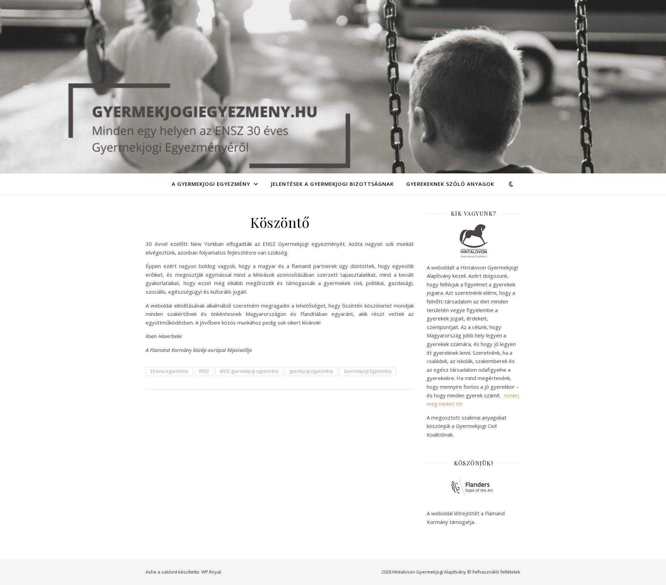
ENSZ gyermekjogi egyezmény (249, 371)
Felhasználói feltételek (496, 572)
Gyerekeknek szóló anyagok (450, 183)
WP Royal (211, 572)
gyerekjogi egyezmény (311, 371)
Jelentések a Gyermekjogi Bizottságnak (332, 183)
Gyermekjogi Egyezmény (368, 371)
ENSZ (204, 371)
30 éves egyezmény (169, 371)
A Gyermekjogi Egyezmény (211, 183)
